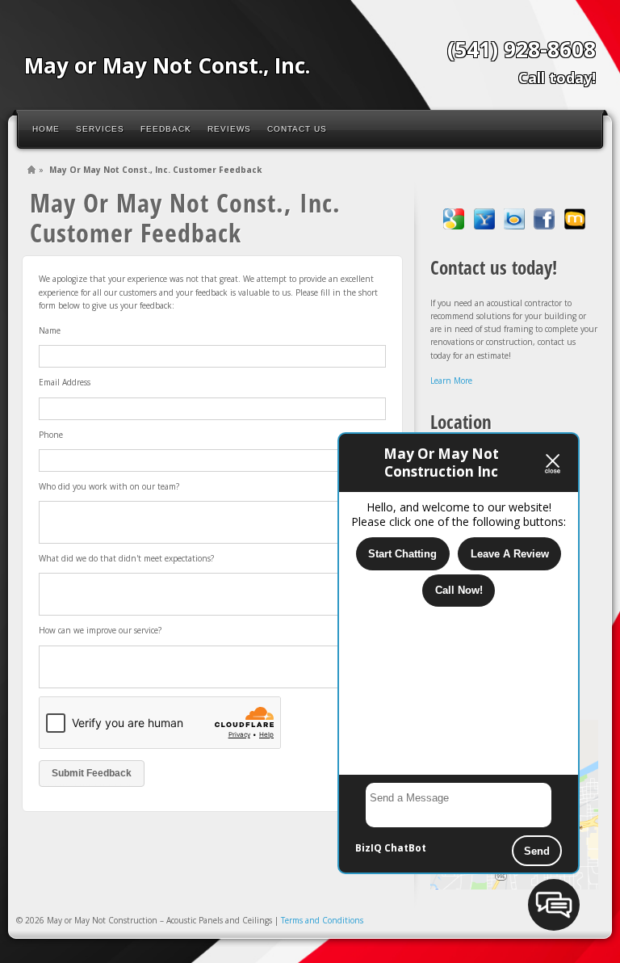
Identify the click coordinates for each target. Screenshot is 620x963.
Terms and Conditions (322, 920)
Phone (51, 434)
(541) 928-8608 (521, 49)
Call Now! (459, 590)
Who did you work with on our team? (109, 486)
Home (46, 128)
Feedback (165, 128)
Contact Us (297, 128)
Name (50, 330)
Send (537, 851)
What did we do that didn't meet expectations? (126, 558)
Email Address (64, 382)
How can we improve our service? (100, 630)
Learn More (451, 380)
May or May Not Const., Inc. (167, 65)
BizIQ (368, 848)
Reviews (229, 128)
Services (100, 128)
